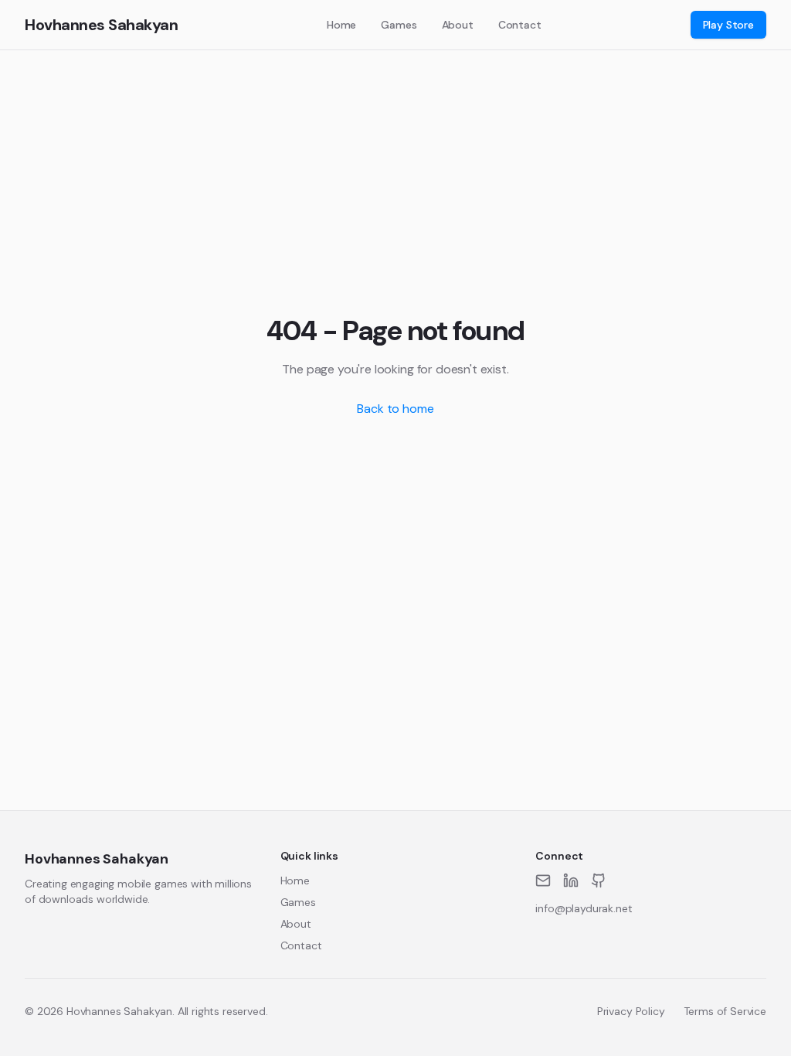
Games (398, 25)
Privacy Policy (631, 1011)
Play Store (728, 25)
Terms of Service (725, 1011)
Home (341, 25)
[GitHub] (598, 880)
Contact (519, 25)
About (458, 25)
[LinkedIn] (571, 880)
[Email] (543, 880)
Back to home (395, 408)
